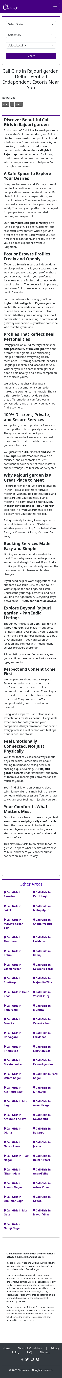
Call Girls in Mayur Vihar (42, 1212)
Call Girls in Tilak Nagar (16, 1158)
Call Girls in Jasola (42, 1144)
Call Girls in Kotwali (42, 1199)
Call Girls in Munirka (42, 1007)
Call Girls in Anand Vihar (42, 1171)
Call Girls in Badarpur (42, 1130)
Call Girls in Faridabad (42, 939)
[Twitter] (27, 1359)
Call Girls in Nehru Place (12, 1144)
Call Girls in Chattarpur (12, 980)
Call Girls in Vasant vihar (42, 1021)
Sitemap (45, 1352)
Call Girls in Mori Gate (16, 1212)
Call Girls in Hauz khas (16, 994)
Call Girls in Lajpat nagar (42, 1048)
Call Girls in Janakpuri (42, 1089)
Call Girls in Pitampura (12, 1048)
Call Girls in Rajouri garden (43, 1062)
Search (31, 56)
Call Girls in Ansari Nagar (42, 1103)
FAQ (29, 1352)
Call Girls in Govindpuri (42, 1117)
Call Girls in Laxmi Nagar (12, 967)
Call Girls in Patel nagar (45, 1076)
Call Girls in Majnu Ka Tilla (42, 980)
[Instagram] (32, 1359)
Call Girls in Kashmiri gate (13, 1089)
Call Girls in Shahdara (12, 939)
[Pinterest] (37, 1359)
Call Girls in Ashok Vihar (42, 1185)
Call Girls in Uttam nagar (12, 1076)
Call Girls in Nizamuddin (12, 1171)
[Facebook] (22, 1359)
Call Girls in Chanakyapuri (42, 922)
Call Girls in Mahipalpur (42, 908)
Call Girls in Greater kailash (14, 1062)
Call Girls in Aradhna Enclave (15, 1117)
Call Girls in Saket (12, 908)
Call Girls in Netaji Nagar (12, 1226)
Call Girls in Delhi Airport (42, 1158)
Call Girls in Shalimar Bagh (13, 1199)
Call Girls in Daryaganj (12, 1035)
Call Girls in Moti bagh (16, 1103)
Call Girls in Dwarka (12, 1021)
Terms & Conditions (30, 1348)
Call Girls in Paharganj (12, 1007)
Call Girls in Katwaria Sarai (43, 967)
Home (6, 1348)
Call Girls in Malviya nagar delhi (13, 924)
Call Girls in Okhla (12, 1130)
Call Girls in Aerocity (12, 894)
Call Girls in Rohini (12, 953)
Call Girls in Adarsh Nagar (13, 1185)
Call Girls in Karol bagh (42, 894)
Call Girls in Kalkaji (42, 953)
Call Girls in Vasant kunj (42, 994)
